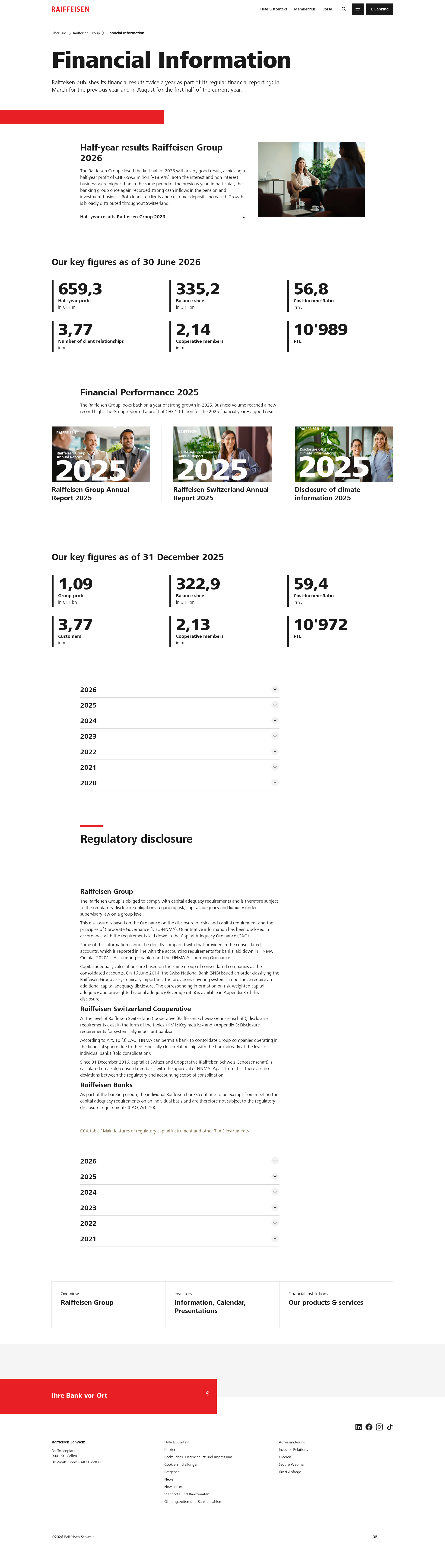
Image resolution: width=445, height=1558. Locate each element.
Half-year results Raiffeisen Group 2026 (122, 216)
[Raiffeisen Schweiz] (70, 9)
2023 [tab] (88, 736)
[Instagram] (379, 1426)
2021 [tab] (88, 767)
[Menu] (358, 9)
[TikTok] (389, 1426)
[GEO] (207, 1393)
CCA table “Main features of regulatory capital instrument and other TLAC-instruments (164, 1131)
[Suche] (343, 9)
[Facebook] (369, 1426)
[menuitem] (273, 9)
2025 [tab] (88, 705)
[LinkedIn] (358, 1426)
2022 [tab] (88, 752)
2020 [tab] (88, 783)
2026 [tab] (88, 690)
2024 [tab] (88, 721)
